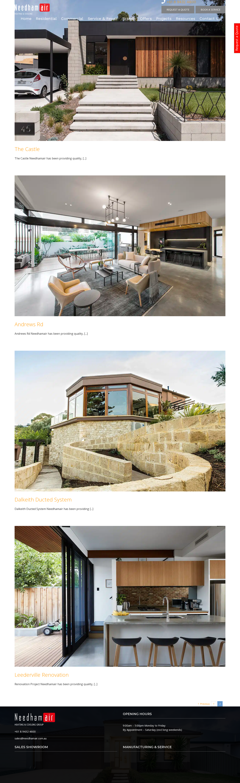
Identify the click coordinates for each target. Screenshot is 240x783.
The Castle (27, 149)
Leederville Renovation (42, 674)
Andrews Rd (29, 324)
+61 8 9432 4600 (25, 731)
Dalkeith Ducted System (43, 499)
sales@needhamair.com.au (31, 738)
